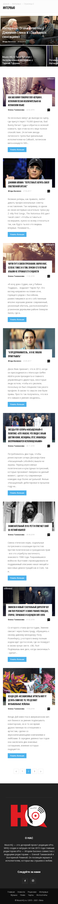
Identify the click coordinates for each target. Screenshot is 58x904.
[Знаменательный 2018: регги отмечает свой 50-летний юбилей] (29, 516)
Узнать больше (17, 149)
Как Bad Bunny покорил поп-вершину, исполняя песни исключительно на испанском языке (25, 101)
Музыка (14, 895)
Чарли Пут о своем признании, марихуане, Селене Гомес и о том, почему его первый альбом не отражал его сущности (27, 268)
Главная (11, 892)
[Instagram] (33, 881)
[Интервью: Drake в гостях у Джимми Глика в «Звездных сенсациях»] (29, 30)
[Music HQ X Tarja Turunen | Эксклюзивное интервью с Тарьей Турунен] (23, 63)
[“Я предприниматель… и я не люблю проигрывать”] (29, 343)
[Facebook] (25, 881)
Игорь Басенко (9, 41)
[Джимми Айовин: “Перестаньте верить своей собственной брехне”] (29, 173)
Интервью (16, 4)
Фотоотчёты (41, 895)
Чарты (31, 895)
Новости (21, 892)
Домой (6, 4)
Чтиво (22, 895)
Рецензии (32, 892)
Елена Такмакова (16, 110)
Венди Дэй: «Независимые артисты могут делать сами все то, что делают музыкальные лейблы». (27, 700)
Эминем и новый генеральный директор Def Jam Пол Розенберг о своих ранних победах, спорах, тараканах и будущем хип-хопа (28, 611)
